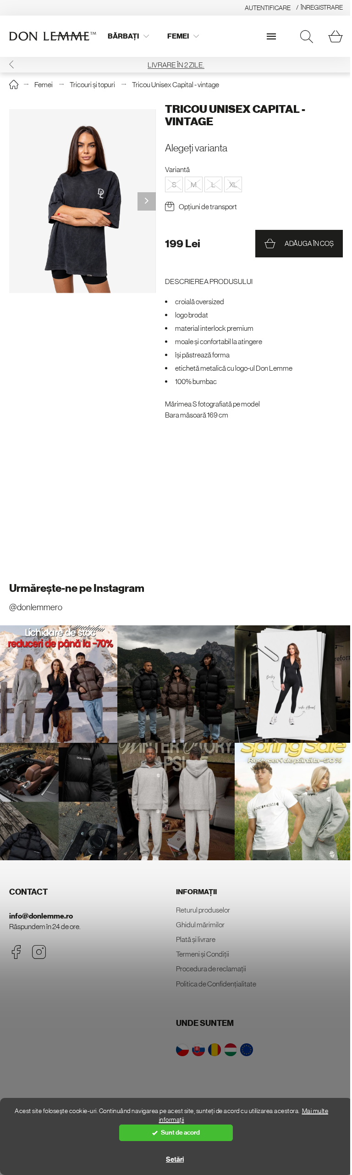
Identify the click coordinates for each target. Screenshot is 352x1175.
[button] (340, 64)
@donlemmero (35, 607)
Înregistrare (322, 7)
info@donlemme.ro (41, 916)
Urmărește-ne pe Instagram (76, 588)
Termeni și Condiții (202, 954)
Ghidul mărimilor (200, 924)
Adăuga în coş (309, 243)
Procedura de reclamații (211, 968)
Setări (175, 1159)
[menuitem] (128, 36)
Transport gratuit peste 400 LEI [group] (176, 65)
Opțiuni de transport (208, 206)
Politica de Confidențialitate (216, 984)
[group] (82, 201)
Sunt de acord (180, 1132)
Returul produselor (203, 910)
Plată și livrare (195, 939)
